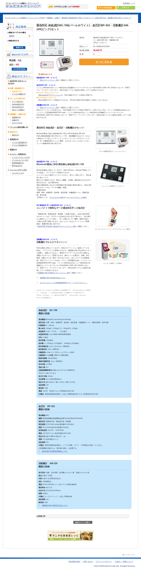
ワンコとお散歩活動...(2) (19, 127)
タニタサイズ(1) (18, 173)
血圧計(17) (14, 132)
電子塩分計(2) (17, 166)
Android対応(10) (18, 104)
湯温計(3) (13, 150)
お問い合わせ (88, 562)
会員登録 (126, 3)
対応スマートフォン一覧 (49, 80)
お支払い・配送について (124, 562)
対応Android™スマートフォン (49, 95)
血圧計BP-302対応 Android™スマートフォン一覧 (56, 226)
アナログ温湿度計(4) (19, 145)
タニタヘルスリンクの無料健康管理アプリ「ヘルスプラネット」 (64, 283)
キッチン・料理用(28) (18, 154)
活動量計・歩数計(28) (18, 114)
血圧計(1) (15, 135)
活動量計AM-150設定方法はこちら (53, 278)
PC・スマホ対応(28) (17, 98)
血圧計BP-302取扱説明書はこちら (54, 451)
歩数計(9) (15, 120)
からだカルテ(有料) (57, 197)
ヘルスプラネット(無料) (78, 197)
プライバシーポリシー (104, 562)
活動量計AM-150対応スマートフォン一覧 (53, 273)
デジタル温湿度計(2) (19, 142)
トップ (132, 3)
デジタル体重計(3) (19, 94)
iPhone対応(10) (18, 107)
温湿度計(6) (14, 139)
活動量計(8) (16, 117)
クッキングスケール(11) (21, 157)
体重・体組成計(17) (17, 88)
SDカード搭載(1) (18, 110)
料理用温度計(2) (18, 163)
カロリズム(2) (17, 123)
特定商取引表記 (74, 562)
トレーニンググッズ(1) (18, 170)
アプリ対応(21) (17, 102)
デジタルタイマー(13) (20, 160)
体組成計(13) (17, 91)
